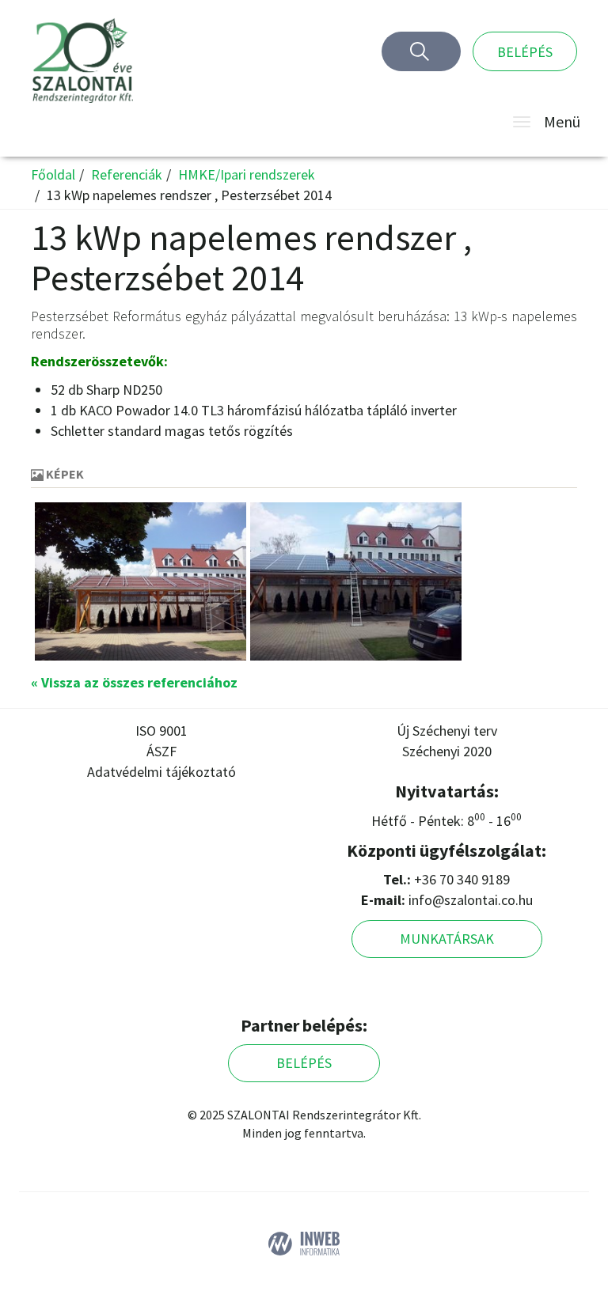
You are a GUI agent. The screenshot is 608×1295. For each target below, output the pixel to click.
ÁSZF (161, 751)
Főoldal (53, 174)
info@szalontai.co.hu (470, 900)
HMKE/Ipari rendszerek (246, 174)
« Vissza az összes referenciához (134, 682)
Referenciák (126, 174)
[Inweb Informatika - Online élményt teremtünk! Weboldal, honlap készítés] (304, 1242)
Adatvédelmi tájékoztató (161, 772)
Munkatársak (447, 939)
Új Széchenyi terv (447, 730)
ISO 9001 (161, 730)
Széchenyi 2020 (447, 751)
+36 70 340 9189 (462, 879)
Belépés (525, 52)
